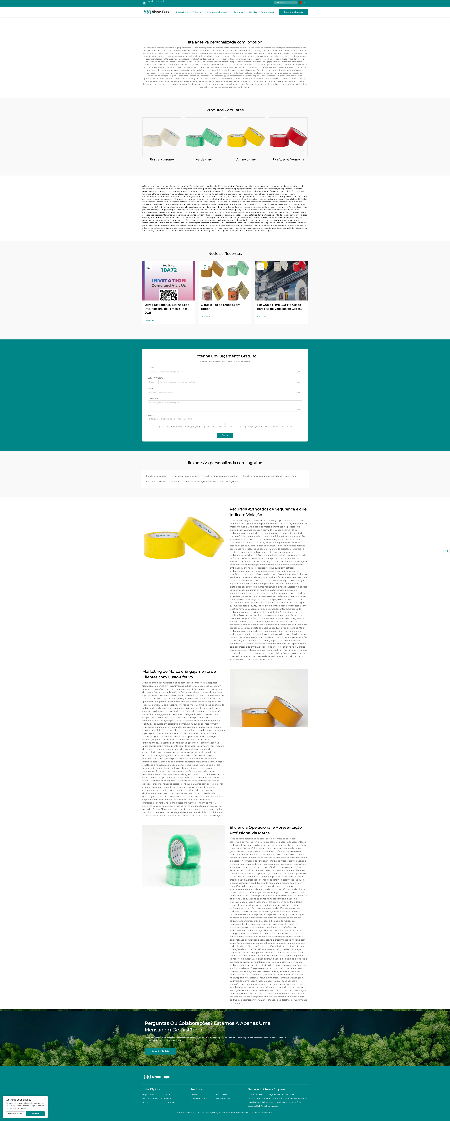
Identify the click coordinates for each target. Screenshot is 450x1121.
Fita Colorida (221, 1095)
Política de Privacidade (261, 1113)
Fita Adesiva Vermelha (288, 159)
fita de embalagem (156, 476)
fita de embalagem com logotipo (220, 476)
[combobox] (153, 382)
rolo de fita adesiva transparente (163, 481)
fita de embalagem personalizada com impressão (269, 476)
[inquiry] (446, 551)
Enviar (225, 435)
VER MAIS (149, 320)
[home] (156, 12)
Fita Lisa (194, 1095)
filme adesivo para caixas (185, 476)
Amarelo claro (246, 159)
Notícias (253, 12)
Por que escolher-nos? (217, 12)
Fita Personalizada (198, 1098)
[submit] (295, 2)
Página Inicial (182, 12)
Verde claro (204, 159)
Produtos (238, 12)
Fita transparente (162, 159)
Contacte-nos (267, 12)
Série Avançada (223, 1098)
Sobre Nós (197, 12)
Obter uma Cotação (293, 12)
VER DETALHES (161, 137)
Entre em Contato (160, 1051)
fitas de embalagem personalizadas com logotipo (212, 481)
